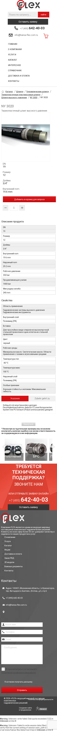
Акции (7, 550)
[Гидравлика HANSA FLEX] (28, 5)
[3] (42, 450)
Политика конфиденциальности (40, 699)
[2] (18, 450)
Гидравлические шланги (37, 91)
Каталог (12, 60)
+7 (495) (32, 28)
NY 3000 (33, 97)
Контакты (13, 81)
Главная (12, 44)
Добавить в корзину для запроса (29, 199)
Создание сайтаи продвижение (25, 709)
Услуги (12, 54)
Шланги (19, 91)
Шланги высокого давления (14, 97)
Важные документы (13, 566)
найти (43, 15)
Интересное (14, 65)
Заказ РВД (9, 558)
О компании (15, 49)
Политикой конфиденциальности (18, 672)
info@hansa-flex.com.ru (26, 35)
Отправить (22, 690)
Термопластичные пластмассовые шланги (20, 94)
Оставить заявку (28, 21)
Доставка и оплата (19, 76)
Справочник (15, 70)
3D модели (9, 562)
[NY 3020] (25, 137)
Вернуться (28, 424)
